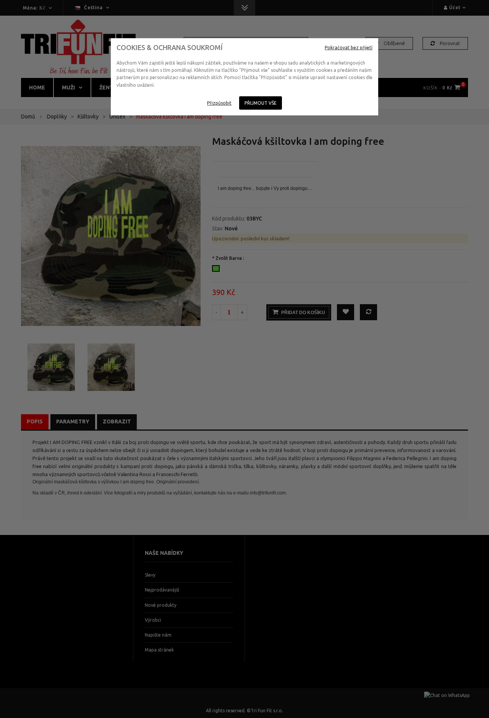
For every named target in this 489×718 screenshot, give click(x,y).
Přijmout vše (260, 102)
